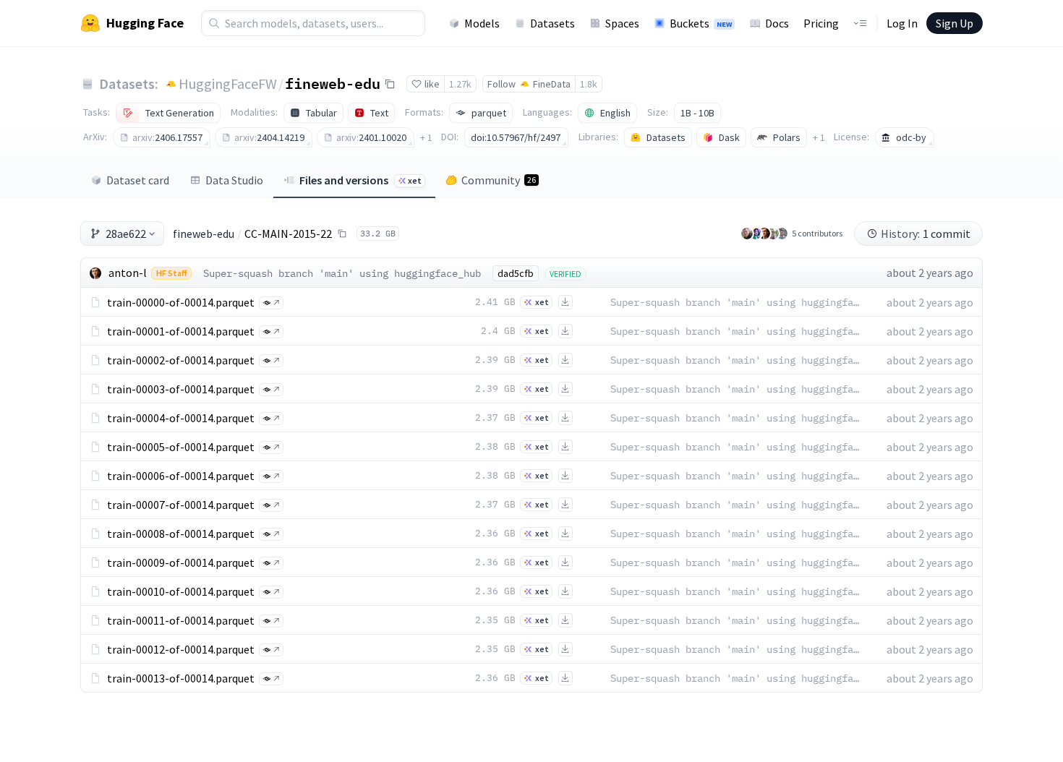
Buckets (701, 23)
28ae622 (126, 233)
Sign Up (954, 23)
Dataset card (137, 180)
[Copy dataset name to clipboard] (390, 84)
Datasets (552, 23)
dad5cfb (516, 273)
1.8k (588, 83)
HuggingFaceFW (228, 83)
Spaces (622, 23)
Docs (777, 23)
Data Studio (234, 180)
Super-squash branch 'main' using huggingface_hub (342, 273)
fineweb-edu (332, 83)
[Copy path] (342, 233)
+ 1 (426, 137)
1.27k (460, 83)
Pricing (821, 23)
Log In (902, 23)
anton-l (127, 272)
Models (482, 23)
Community (498, 180)
